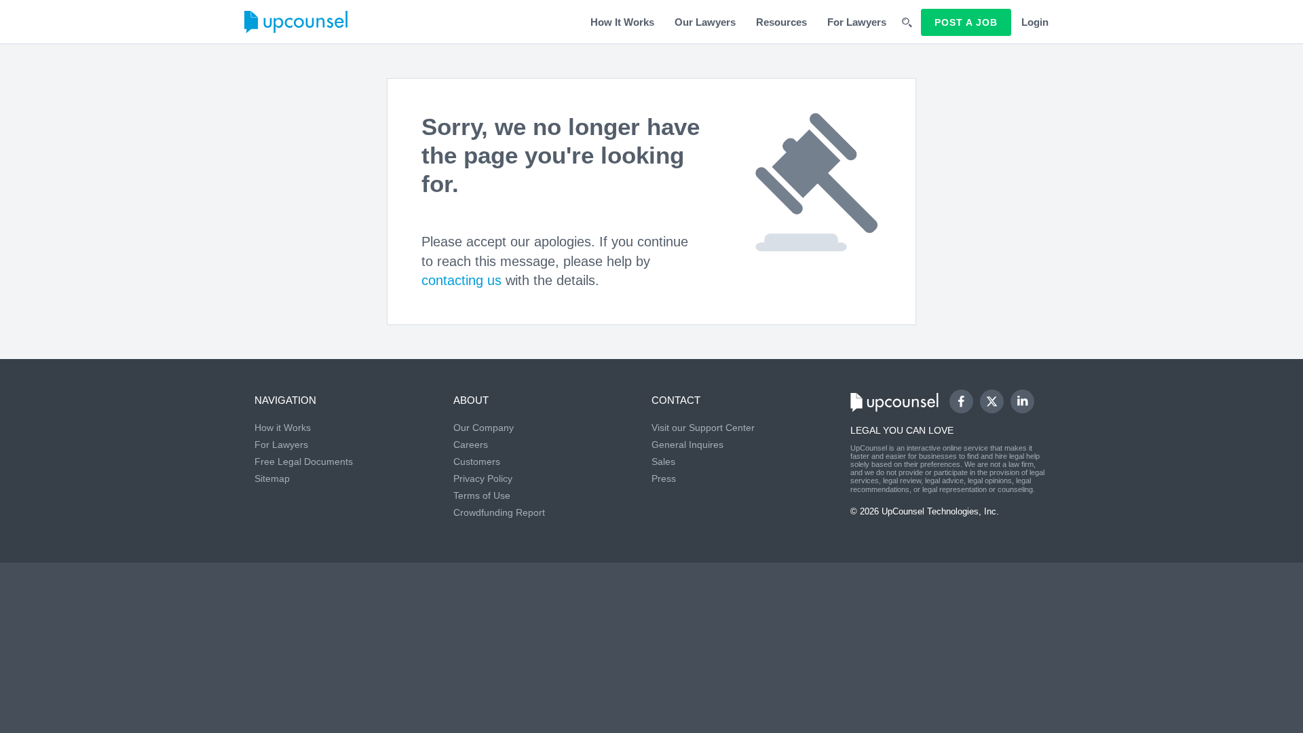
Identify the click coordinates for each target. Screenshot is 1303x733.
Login (1035, 22)
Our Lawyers (705, 22)
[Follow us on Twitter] (991, 401)
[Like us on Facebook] (961, 401)
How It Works (622, 22)
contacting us (461, 280)
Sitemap (272, 478)
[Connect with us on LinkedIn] (1022, 401)
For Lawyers (856, 22)
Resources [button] (781, 22)
